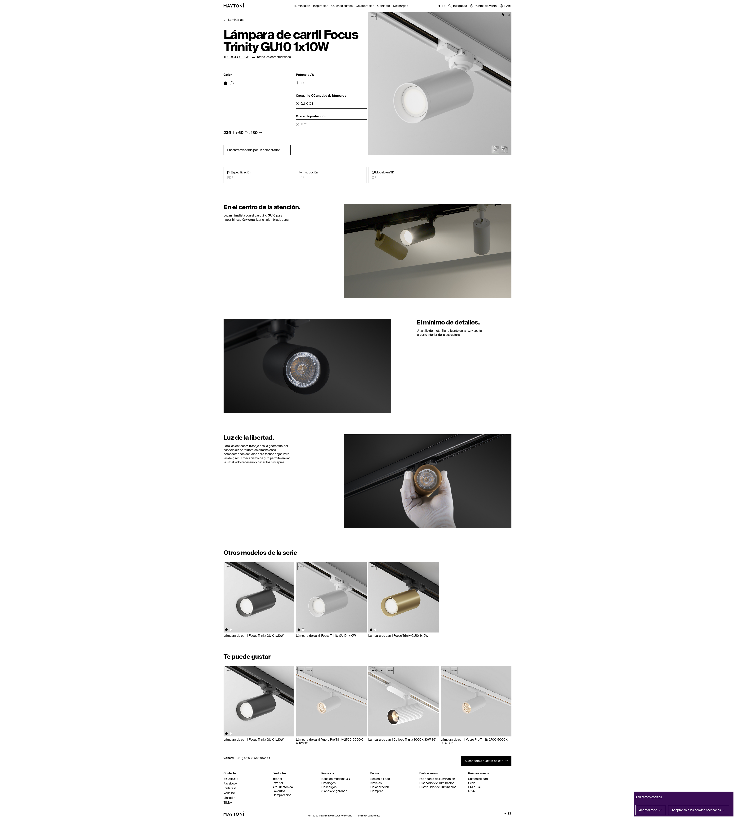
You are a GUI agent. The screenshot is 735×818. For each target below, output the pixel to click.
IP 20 (304, 124)
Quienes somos (342, 5)
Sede (471, 783)
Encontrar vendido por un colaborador (253, 150)
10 (302, 83)
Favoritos (279, 791)
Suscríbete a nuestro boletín (484, 760)
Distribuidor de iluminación (438, 787)
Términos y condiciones (368, 815)
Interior (277, 778)
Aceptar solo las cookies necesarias (696, 810)
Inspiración (320, 5)
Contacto (383, 5)
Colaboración (365, 5)
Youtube (229, 793)
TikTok (228, 802)
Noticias (376, 783)
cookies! (657, 797)
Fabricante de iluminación (437, 778)
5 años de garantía (334, 791)
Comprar (376, 791)
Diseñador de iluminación (436, 783)
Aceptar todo (648, 810)
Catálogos (328, 783)
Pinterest (230, 788)
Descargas (400, 5)
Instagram (231, 778)
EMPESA (474, 787)
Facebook (230, 783)
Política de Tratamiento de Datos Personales (330, 815)
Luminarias (235, 19)
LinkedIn (229, 797)
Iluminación (302, 5)
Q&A (471, 791)
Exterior (278, 783)
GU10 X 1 (307, 103)
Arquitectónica (283, 787)
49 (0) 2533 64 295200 (254, 758)
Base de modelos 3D (335, 778)
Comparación (282, 795)
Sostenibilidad (380, 778)
